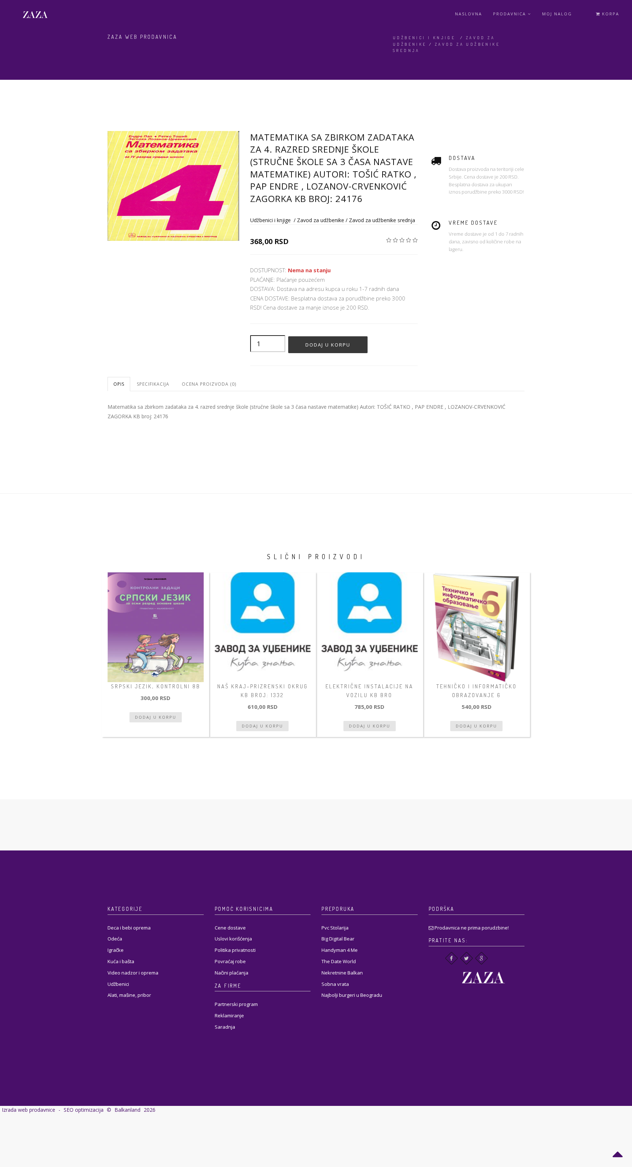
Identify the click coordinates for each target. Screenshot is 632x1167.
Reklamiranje (229, 1015)
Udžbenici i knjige (424, 37)
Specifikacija (153, 384)
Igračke (116, 950)
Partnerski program (236, 1004)
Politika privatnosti (235, 950)
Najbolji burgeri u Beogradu (351, 995)
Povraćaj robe (230, 961)
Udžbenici (118, 984)
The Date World (338, 961)
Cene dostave (230, 927)
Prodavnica (510, 13)
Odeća (115, 938)
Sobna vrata (335, 984)
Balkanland (127, 1109)
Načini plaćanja (231, 972)
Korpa (609, 13)
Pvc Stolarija (335, 927)
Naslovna (468, 13)
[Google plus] (481, 958)
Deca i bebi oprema (129, 927)
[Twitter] (466, 958)
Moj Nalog (557, 13)
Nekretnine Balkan (342, 972)
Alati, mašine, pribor (129, 995)
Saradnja (225, 1027)
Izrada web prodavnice (28, 1109)
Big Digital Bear (337, 938)
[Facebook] (451, 958)
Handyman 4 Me (339, 950)
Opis (118, 384)
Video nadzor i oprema (133, 972)
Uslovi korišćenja (233, 938)
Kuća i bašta (121, 961)
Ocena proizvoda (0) (209, 384)
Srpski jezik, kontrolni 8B (155, 686)
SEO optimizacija (84, 1109)
